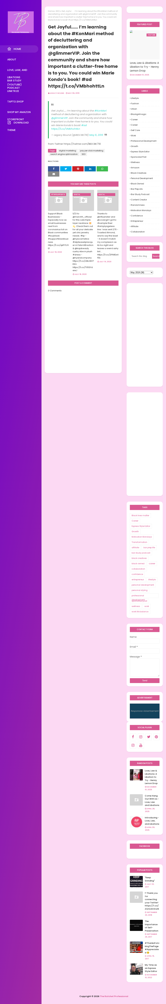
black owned (137, 183)
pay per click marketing (91, 150)
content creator (139, 199)
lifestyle (135, 98)
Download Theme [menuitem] (18, 123)
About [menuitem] (11, 59)
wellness (135, 162)
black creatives (138, 173)
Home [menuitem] (17, 49)
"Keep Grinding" (150, 879)
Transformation (139, 542)
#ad (84, 125)
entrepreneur (137, 221)
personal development (142, 178)
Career (134, 119)
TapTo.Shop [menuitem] (15, 101)
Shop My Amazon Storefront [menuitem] (19, 113)
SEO (57, 11)
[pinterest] (156, 736)
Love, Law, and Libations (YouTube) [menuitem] (17, 71)
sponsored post (138, 157)
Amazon (135, 167)
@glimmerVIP (59, 118)
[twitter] (149, 736)
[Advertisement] (145, 334)
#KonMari (101, 110)
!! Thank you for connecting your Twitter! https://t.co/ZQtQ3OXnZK (152, 901)
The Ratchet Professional (114, 996)
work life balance (140, 611)
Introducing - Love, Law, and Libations (152, 820)
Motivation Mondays (141, 210)
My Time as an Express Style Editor (151, 968)
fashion (135, 103)
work (133, 135)
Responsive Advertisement (145, 710)
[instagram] (141, 736)
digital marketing (67, 150)
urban (134, 108)
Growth (134, 146)
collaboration (138, 231)
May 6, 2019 (96, 135)
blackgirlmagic (138, 114)
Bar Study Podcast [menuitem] (14, 81)
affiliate (134, 226)
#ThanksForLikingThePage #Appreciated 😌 (152, 948)
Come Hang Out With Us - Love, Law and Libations (152, 800)
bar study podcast (140, 194)
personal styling (140, 590)
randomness (138, 205)
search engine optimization (64, 154)
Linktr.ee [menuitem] (13, 91)
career (134, 124)
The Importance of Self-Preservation (151, 926)
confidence (137, 215)
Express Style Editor (140, 151)
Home (51, 11)
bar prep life (136, 189)
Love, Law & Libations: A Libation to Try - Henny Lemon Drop (144, 67)
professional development (143, 141)
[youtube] (141, 745)
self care (135, 130)
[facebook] (133, 736)
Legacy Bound (57, 93)
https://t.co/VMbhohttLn (65, 128)
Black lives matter (140, 515)
